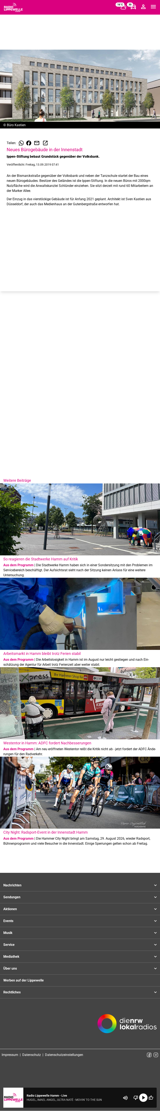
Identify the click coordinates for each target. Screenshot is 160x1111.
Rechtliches (12, 992)
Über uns (10, 968)
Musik (7, 933)
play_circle (143, 1098)
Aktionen (10, 909)
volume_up (125, 1098)
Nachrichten (12, 885)
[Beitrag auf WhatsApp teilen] (21, 143)
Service (9, 945)
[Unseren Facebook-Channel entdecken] (149, 1054)
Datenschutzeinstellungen (64, 1055)
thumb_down (135, 1097)
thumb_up (150, 1097)
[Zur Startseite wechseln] (13, 7)
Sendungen (11, 897)
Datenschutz (31, 1055)
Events (8, 921)
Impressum (10, 1055)
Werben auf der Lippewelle (23, 980)
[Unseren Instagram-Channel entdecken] (155, 1054)
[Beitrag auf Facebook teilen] (28, 143)
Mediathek (11, 957)
